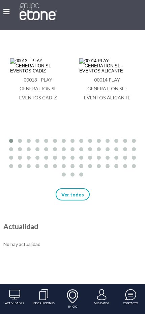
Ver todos (72, 194)
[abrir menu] (6, 11)
